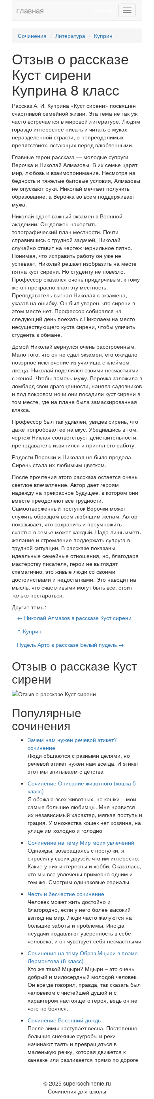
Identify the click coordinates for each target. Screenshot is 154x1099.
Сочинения (32, 35)
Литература (70, 35)
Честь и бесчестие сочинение (66, 894)
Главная (30, 10)
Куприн (103, 35)
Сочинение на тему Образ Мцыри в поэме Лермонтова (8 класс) (83, 957)
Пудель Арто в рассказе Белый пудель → (70, 644)
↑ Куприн (29, 631)
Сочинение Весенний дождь (64, 1020)
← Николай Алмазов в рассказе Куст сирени (74, 618)
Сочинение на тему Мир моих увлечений (81, 842)
